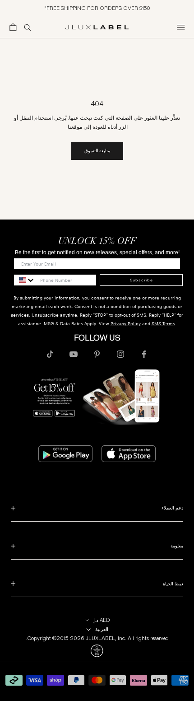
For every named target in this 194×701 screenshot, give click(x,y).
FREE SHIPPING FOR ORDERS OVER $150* (97, 8)
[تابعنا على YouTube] (73, 354)
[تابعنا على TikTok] (50, 354)
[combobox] (25, 280)
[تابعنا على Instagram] (120, 354)
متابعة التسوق (97, 151)
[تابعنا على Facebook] (143, 354)
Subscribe (141, 280)
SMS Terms (163, 323)
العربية (101, 629)
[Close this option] (97, 651)
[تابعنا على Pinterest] (97, 354)
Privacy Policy (126, 323)
